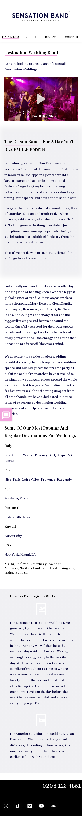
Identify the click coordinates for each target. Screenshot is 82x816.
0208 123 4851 (61, 785)
